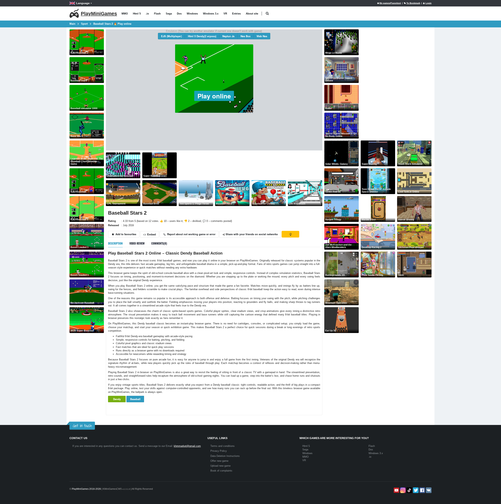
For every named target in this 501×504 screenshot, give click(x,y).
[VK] (428, 490)
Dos (179, 13)
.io (147, 13)
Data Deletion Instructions (225, 455)
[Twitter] (415, 490)
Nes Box (245, 36)
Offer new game (219, 460)
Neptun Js (228, 36)
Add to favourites (125, 234)
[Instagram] (402, 490)
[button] (267, 13)
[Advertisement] (250, 165)
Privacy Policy (218, 450)
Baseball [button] (135, 399)
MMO (125, 13)
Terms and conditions (222, 446)
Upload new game (220, 465)
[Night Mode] (290, 234)
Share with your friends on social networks (251, 234)
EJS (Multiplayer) (171, 36)
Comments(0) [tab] (159, 243)
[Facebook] (422, 490)
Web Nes (262, 36)
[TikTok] (409, 490)
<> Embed (149, 234)
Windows (192, 13)
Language (83, 3)
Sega (169, 13)
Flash (157, 13)
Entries (236, 13)
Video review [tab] (137, 243)
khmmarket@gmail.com (187, 446)
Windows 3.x (210, 13)
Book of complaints (221, 470)
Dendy (117, 399)
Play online (214, 95)
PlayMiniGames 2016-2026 (86, 489)
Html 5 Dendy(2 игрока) (202, 36)
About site (252, 13)
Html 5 (137, 13)
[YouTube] (396, 490)
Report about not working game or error (190, 234)
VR (225, 13)
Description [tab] (115, 243)
